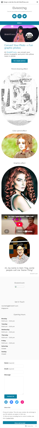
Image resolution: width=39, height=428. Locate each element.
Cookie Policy (10, 418)
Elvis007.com (12, 52)
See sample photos (19, 61)
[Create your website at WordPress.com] (19, 2)
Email (9, 369)
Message (7, 375)
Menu (23, 23)
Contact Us (10, 396)
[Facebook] (14, 16)
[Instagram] (19, 16)
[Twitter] (24, 16)
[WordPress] (6, 402)
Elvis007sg (20, 8)
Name (9, 363)
